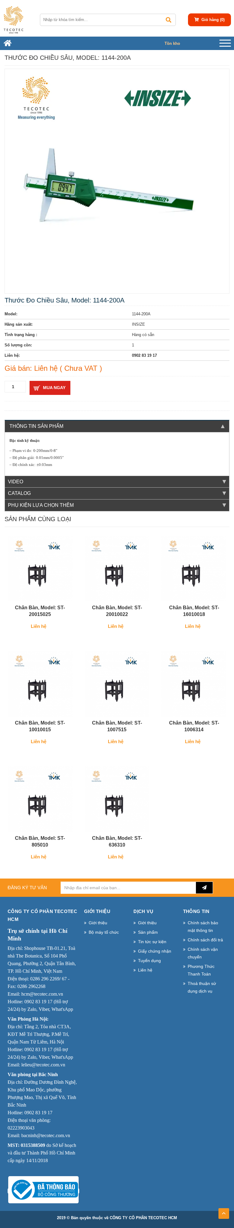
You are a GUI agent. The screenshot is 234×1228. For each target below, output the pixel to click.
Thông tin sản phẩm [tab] (36, 426)
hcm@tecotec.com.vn (42, 994)
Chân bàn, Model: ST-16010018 (194, 611)
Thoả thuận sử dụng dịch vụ (202, 987)
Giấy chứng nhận (154, 951)
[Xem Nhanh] (57, 594)
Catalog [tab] (19, 493)
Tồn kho (172, 43)
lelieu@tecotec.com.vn (43, 1064)
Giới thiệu (98, 922)
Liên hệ (145, 970)
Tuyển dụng (149, 960)
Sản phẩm (148, 932)
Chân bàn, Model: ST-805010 (40, 841)
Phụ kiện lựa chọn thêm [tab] (41, 505)
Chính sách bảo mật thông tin (203, 926)
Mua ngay (54, 387)
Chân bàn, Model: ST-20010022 (117, 611)
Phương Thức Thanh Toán (201, 970)
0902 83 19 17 (38, 1001)
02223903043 (21, 1127)
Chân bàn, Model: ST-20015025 (40, 611)
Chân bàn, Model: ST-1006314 (194, 726)
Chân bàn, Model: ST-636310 (117, 841)
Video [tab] (15, 481)
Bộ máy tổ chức (104, 932)
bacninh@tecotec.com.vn (45, 1135)
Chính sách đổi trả (205, 939)
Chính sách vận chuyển (203, 953)
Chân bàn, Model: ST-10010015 (40, 726)
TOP (224, 1211)
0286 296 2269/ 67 (48, 978)
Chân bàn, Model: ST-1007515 (117, 726)
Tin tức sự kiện (152, 941)
